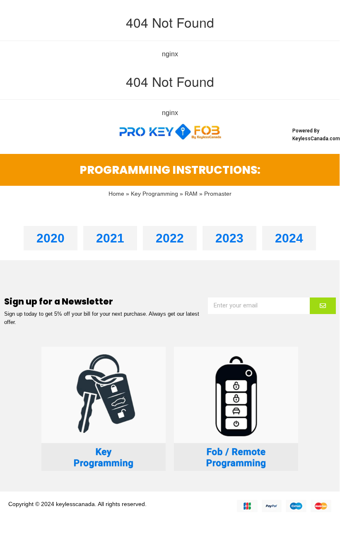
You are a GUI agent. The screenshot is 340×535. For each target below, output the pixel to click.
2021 (110, 238)
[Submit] (323, 305)
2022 (170, 238)
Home (116, 194)
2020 (50, 238)
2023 (229, 238)
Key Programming (154, 194)
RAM (191, 194)
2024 (289, 238)
